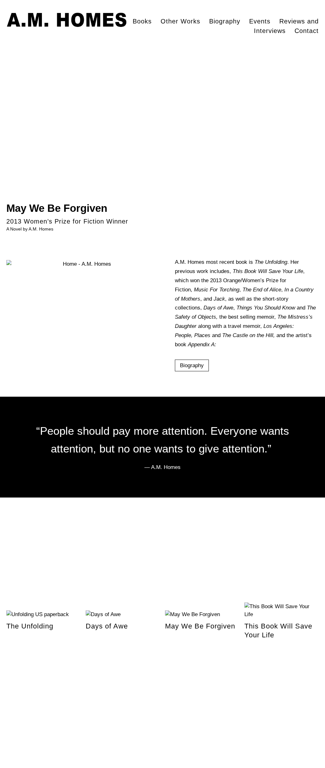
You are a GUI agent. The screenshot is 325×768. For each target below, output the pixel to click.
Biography (224, 21)
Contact (307, 30)
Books (142, 21)
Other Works (180, 21)
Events (259, 21)
